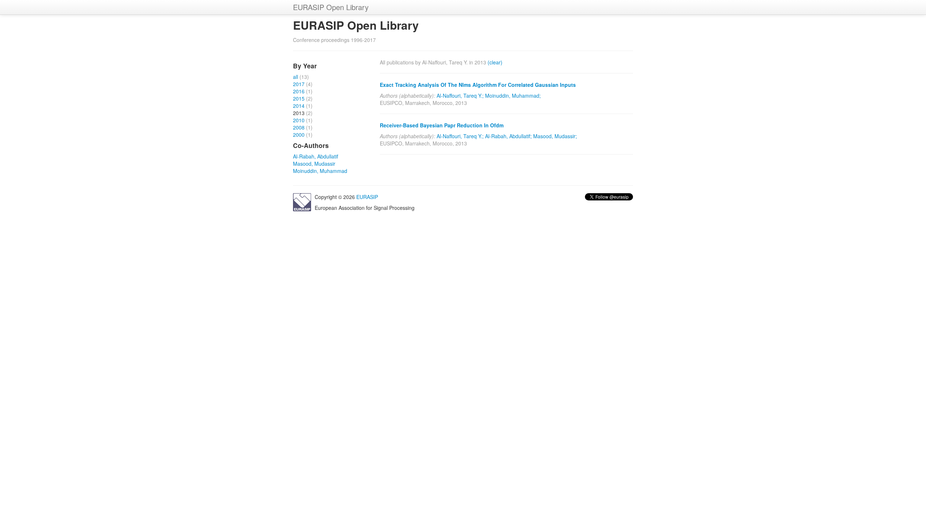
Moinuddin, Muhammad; (513, 95)
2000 (299, 134)
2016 (299, 91)
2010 (299, 120)
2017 (299, 84)
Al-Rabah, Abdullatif (315, 156)
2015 (299, 98)
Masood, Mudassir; (555, 136)
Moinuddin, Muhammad (320, 170)
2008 (299, 127)
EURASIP (367, 196)
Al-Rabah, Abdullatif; (508, 136)
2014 (299, 105)
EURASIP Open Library (331, 7)
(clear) (495, 62)
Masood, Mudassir (314, 163)
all (295, 76)
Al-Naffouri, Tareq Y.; (460, 95)
